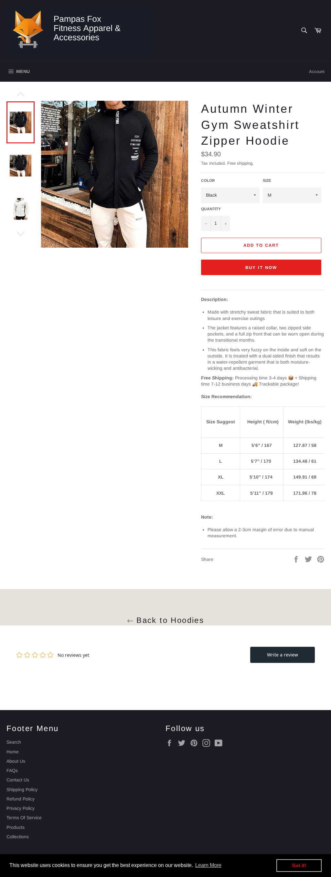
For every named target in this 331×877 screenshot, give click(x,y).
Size (267, 180)
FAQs (12, 770)
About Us (15, 761)
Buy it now (261, 267)
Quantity (211, 209)
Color (208, 180)
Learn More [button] (208, 865)
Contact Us (17, 779)
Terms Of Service (24, 817)
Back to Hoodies (168, 620)
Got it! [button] (299, 865)
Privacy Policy (20, 808)
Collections (17, 836)
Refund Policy (20, 798)
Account (317, 71)
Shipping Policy (21, 789)
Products (15, 827)
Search (13, 742)
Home (12, 751)
